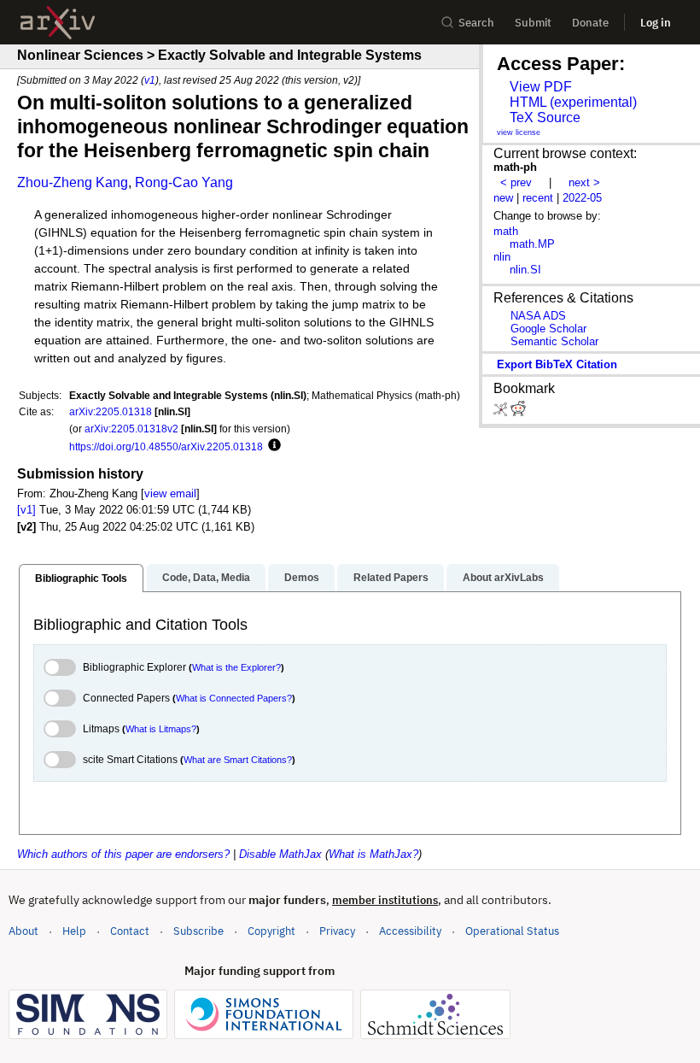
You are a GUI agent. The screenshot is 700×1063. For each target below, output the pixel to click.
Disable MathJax (280, 854)
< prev (516, 182)
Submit (533, 22)
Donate (590, 22)
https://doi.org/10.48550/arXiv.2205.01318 (166, 446)
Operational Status (512, 930)
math (505, 231)
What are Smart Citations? (238, 760)
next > (584, 182)
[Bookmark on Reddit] (518, 412)
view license (518, 132)
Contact (129, 931)
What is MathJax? (373, 854)
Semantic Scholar (554, 341)
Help (74, 931)
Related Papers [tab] (391, 578)
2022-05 (582, 197)
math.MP (532, 244)
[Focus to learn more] (272, 446)
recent (537, 197)
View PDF (541, 86)
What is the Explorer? (236, 667)
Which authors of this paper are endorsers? (123, 854)
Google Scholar (548, 328)
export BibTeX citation (557, 364)
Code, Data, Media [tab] (206, 578)
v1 (149, 79)
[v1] (26, 509)
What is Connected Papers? (234, 698)
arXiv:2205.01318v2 (131, 428)
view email (170, 493)
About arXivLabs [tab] (503, 578)
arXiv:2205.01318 (110, 411)
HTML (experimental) (573, 102)
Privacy (337, 931)
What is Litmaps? (160, 729)
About (23, 931)
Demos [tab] (301, 578)
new (503, 197)
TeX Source (545, 117)
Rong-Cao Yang (184, 182)
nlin (501, 256)
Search (476, 22)
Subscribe (198, 931)
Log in (655, 22)
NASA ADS (538, 315)
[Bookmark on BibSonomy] (501, 412)
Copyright (271, 931)
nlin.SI (525, 269)
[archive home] (57, 22)
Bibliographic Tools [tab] (81, 578)
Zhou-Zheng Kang (72, 182)
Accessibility (410, 931)
